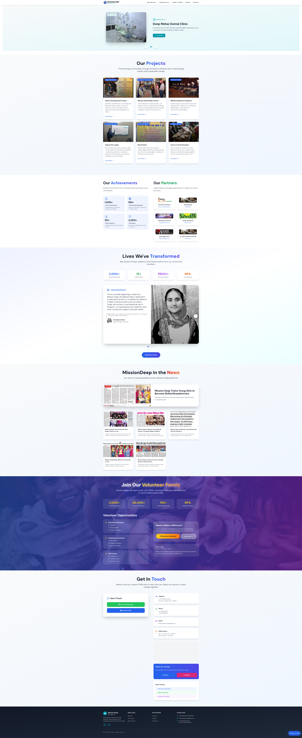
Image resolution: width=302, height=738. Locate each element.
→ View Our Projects (163, 696)
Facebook (165, 675)
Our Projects (131, 718)
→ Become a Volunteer (164, 689)
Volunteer (154, 716)
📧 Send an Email (125, 610)
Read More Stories (151, 355)
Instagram (187, 675)
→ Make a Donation (162, 692)
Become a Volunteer (169, 536)
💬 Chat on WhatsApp (125, 604)
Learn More (187, 536)
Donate (154, 718)
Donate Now (168, 36)
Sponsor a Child (295, 733)
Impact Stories (131, 721)
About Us (130, 716)
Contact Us (155, 721)
